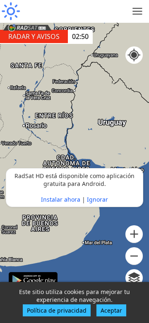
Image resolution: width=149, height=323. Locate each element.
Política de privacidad (57, 310)
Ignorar (97, 199)
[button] (134, 234)
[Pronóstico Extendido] (10, 11)
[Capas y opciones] (134, 278)
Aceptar (111, 310)
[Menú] (137, 11)
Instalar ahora (60, 199)
